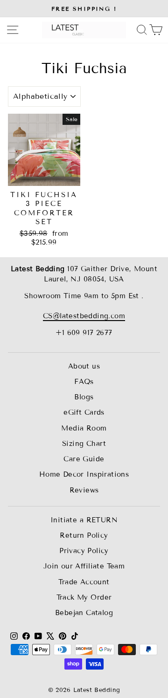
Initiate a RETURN (84, 520)
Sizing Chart (84, 443)
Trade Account (83, 582)
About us (84, 366)
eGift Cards (84, 412)
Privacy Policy (84, 551)
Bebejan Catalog (84, 613)
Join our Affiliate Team (84, 566)
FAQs (84, 381)
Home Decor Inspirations (84, 474)
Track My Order (84, 597)
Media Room (83, 428)
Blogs (83, 397)
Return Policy (84, 535)
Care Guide (83, 459)
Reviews (84, 490)
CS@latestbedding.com (84, 316)
